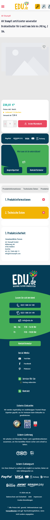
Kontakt (26, 391)
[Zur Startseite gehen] (22, 5)
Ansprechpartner (13, 170)
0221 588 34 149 (27, 313)
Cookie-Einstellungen (25, 500)
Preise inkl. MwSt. (9, 109)
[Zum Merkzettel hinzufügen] (44, 46)
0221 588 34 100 (27, 305)
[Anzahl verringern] (5, 124)
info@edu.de (27, 320)
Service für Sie (29, 378)
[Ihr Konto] (44, 6)
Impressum (38, 497)
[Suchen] (37, 6)
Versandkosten (11, 511)
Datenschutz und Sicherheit (16, 497)
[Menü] (2, 6)
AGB (30, 497)
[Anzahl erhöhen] (15, 124)
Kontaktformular (36, 170)
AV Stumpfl (6, 16)
